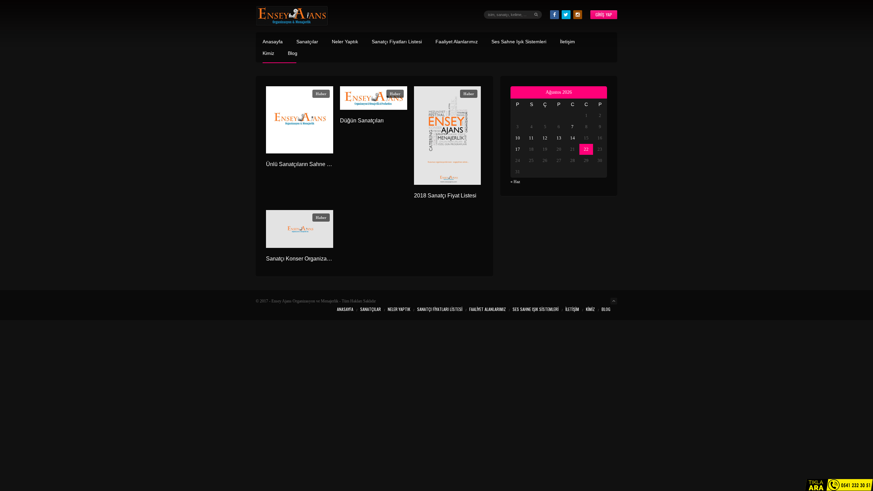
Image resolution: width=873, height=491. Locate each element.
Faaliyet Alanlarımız (456, 41)
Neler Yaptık (345, 41)
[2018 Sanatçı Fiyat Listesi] (447, 135)
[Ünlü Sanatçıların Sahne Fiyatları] (299, 119)
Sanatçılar (307, 41)
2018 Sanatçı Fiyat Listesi (445, 195)
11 (531, 137)
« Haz (515, 181)
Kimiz (268, 53)
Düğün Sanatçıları (362, 120)
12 (545, 137)
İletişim (567, 41)
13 (559, 137)
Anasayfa (273, 41)
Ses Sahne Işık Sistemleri (518, 41)
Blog (292, 53)
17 (517, 149)
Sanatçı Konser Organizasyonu (303, 259)
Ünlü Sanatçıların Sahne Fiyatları (306, 164)
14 (572, 137)
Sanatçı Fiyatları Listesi (397, 41)
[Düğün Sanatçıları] (373, 98)
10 (517, 137)
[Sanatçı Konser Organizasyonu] (299, 229)
